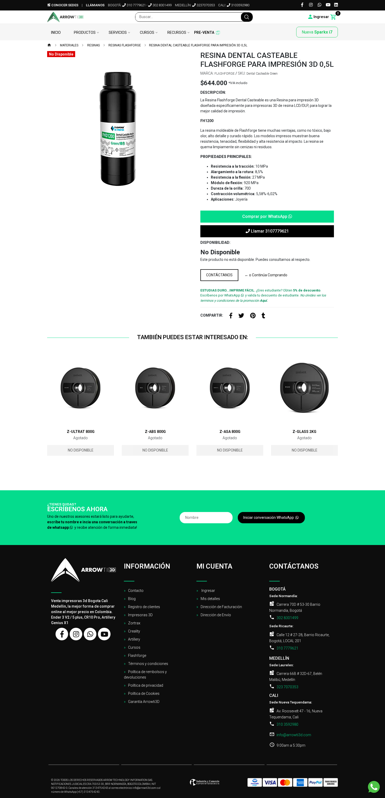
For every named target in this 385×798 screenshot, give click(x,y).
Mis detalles (210, 599)
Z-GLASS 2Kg (304, 432)
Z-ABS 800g (155, 432)
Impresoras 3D (140, 615)
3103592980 (239, 5)
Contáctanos (219, 275)
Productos (85, 33)
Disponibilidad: (215, 242)
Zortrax (134, 623)
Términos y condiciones (148, 664)
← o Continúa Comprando (266, 275)
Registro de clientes (144, 607)
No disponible (81, 450)
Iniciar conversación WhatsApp (269, 517)
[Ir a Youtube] (328, 5)
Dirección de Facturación (221, 607)
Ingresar (208, 590)
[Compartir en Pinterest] (253, 316)
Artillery (134, 639)
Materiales (68, 45)
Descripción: (213, 92)
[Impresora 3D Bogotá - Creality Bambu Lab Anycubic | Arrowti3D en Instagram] (76, 634)
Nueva (317, 32)
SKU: (242, 73)
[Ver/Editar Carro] (333, 17)
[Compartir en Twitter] (241, 316)
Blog (132, 599)
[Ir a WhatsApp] (319, 5)
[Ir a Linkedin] (336, 5)
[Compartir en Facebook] (230, 316)
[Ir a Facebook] (302, 5)
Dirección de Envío (216, 615)
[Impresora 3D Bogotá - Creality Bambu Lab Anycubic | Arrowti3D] (65, 17)
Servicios (118, 33)
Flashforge (137, 655)
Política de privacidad (145, 685)
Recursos (176, 33)
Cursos (147, 33)
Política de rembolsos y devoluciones (145, 674)
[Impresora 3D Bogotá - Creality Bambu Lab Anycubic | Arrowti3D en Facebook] (62, 634)
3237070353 (205, 5)
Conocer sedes (64, 5)
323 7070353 (287, 687)
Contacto (136, 590)
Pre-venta (204, 33)
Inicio (56, 33)
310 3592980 (287, 724)
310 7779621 (136, 5)
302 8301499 (162, 5)
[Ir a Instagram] (311, 5)
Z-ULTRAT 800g (81, 432)
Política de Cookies (144, 693)
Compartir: (211, 315)
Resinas (93, 45)
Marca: (207, 73)
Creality (134, 631)
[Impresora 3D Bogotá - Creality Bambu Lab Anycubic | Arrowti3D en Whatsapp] (90, 634)
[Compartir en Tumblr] (263, 316)
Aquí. (264, 300)
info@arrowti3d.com (294, 735)
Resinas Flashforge (124, 45)
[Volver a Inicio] (49, 45)
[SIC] (204, 784)
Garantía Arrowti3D (144, 702)
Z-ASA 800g (229, 432)
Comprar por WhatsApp (265, 216)
